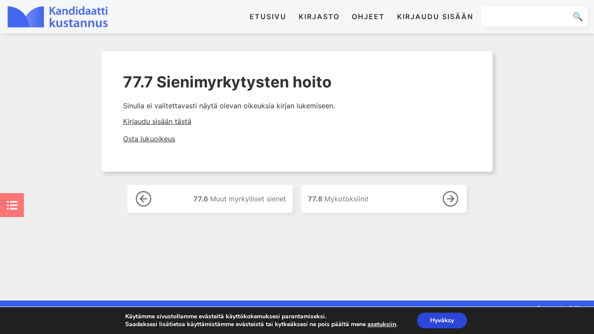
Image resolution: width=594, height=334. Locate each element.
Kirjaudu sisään (435, 16)
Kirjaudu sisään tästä (157, 121)
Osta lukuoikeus (149, 138)
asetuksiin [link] (381, 324)
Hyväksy (442, 320)
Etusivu (268, 16)
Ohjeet (368, 16)
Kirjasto (319, 16)
